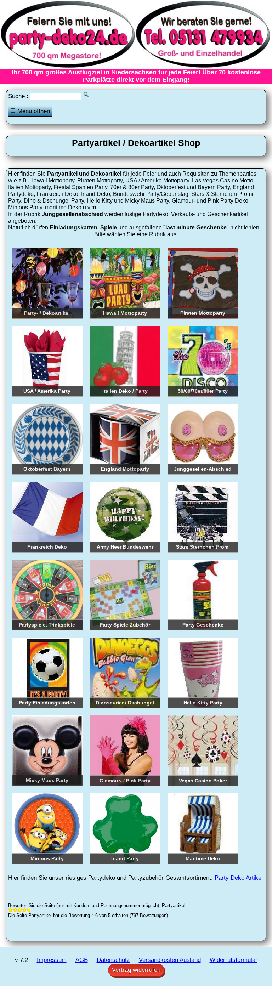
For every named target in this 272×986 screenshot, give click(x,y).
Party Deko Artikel (239, 877)
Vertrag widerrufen (136, 970)
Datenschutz (113, 960)
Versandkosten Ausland (170, 960)
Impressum (52, 960)
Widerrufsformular (233, 960)
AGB (81, 960)
